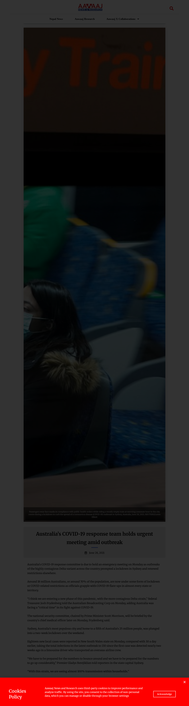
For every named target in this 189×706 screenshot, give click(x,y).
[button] (184, 682)
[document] (94, 353)
